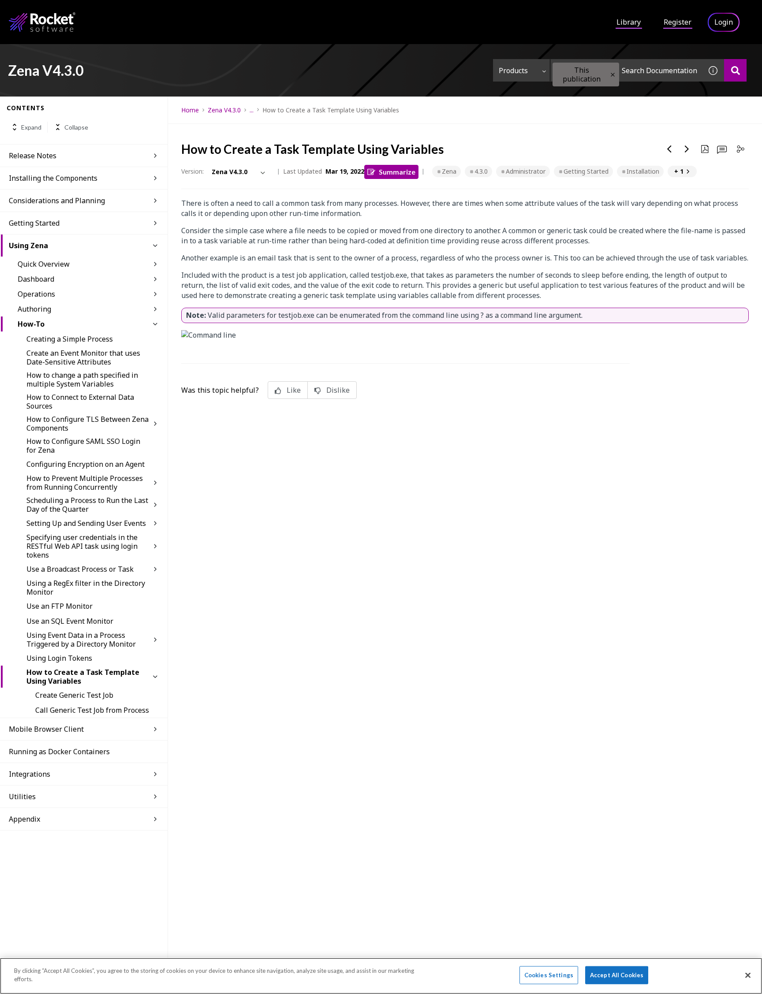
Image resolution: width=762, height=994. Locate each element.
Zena (449, 171)
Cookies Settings (548, 975)
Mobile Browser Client (46, 729)
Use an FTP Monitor (59, 606)
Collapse (76, 127)
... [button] (252, 110)
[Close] (748, 975)
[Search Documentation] (735, 70)
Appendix (24, 819)
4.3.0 (481, 171)
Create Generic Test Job (74, 695)
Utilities (22, 796)
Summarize (397, 172)
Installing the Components (53, 178)
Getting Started (34, 223)
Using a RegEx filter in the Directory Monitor (85, 587)
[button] (612, 74)
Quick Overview (44, 264)
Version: (192, 171)
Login (723, 22)
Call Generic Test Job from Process (92, 710)
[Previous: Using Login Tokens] (669, 149)
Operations (36, 294)
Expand (31, 127)
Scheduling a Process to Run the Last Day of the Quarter (87, 505)
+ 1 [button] (679, 171)
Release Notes (32, 155)
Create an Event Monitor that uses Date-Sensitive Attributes (83, 357)
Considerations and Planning (57, 200)
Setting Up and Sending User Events (86, 523)
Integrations (29, 774)
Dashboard (36, 279)
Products (513, 70)
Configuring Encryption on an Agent (85, 464)
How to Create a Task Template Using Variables (82, 676)
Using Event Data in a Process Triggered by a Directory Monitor (81, 639)
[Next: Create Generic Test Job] (687, 149)
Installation (643, 171)
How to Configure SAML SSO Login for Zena (83, 445)
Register (677, 22)
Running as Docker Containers (59, 751)
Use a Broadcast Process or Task (80, 569)
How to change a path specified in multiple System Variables (82, 379)
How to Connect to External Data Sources (80, 401)
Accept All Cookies (616, 975)
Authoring (34, 309)
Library (628, 22)
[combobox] (626, 70)
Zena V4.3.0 (224, 110)
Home (190, 110)
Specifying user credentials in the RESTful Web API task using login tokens (82, 546)
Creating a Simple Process (69, 339)
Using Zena (28, 245)
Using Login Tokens (59, 658)
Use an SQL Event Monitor (69, 621)
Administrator (525, 171)
